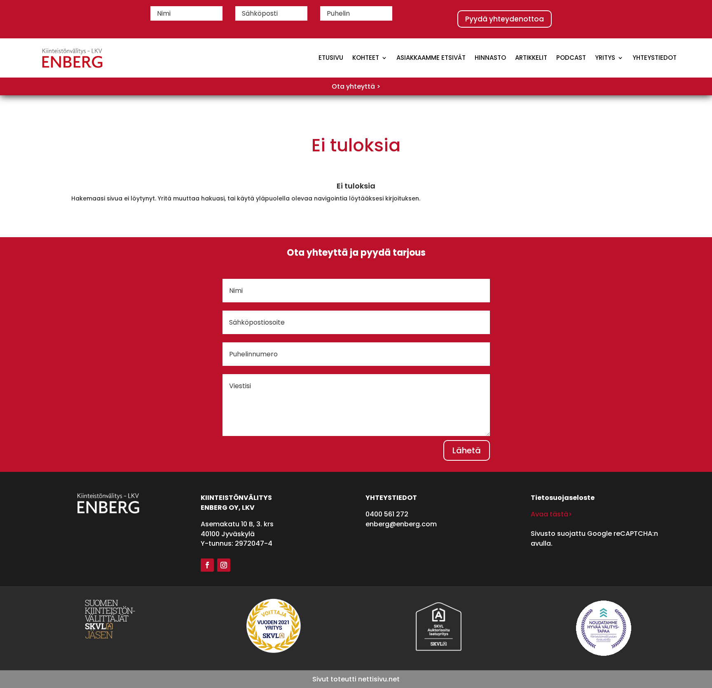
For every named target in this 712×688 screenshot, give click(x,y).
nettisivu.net (379, 679)
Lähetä (466, 450)
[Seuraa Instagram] (223, 565)
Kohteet (365, 57)
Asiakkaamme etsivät (431, 57)
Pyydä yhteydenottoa (504, 19)
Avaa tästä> (551, 514)
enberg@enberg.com (401, 524)
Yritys (605, 57)
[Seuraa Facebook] (207, 565)
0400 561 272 (386, 514)
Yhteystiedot (654, 57)
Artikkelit (531, 57)
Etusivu (331, 57)
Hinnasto (490, 57)
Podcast (571, 57)
